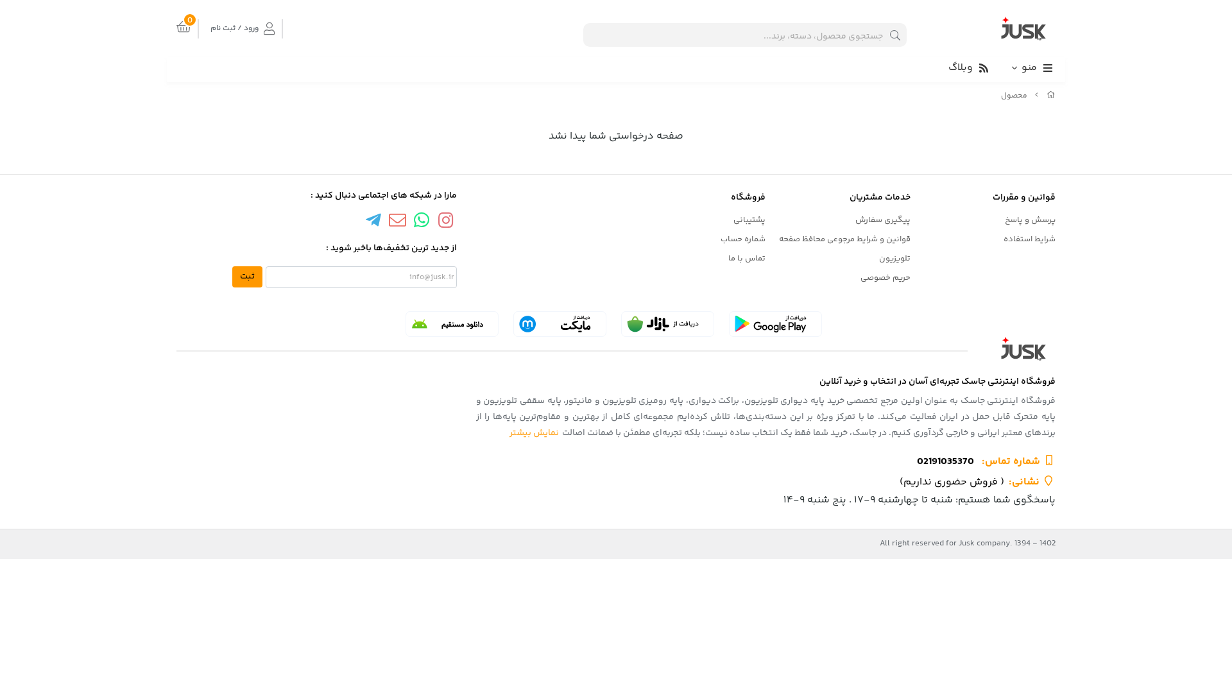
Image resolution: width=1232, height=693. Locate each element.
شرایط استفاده (1030, 239)
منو (1029, 68)
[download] (452, 324)
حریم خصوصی (885, 277)
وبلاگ (960, 68)
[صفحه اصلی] (1051, 96)
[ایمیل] (397, 222)
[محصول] (616, 349)
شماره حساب (743, 239)
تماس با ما (747, 258)
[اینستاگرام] (446, 222)
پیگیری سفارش (883, 220)
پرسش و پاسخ (1030, 220)
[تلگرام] (373, 222)
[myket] (559, 324)
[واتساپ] (421, 222)
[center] (895, 35)
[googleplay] (775, 324)
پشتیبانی (749, 220)
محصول (1014, 96)
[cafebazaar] (667, 324)
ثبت (247, 277)
